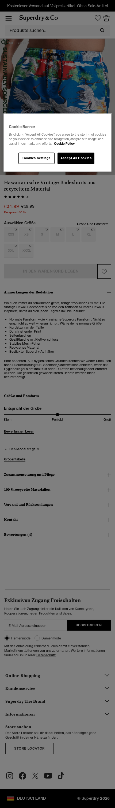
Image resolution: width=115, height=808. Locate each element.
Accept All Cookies (75, 158)
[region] (57, 143)
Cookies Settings (36, 158)
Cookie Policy (64, 144)
